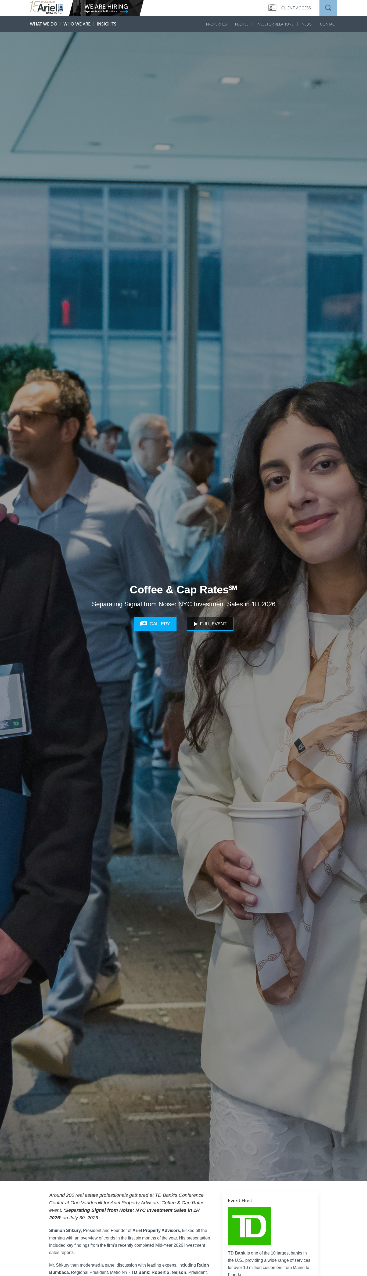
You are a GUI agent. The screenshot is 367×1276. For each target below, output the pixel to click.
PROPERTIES (216, 24)
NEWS (307, 24)
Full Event (213, 623)
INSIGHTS (106, 24)
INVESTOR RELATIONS (275, 24)
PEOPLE (242, 24)
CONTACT (328, 24)
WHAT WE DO (43, 24)
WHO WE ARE (77, 24)
